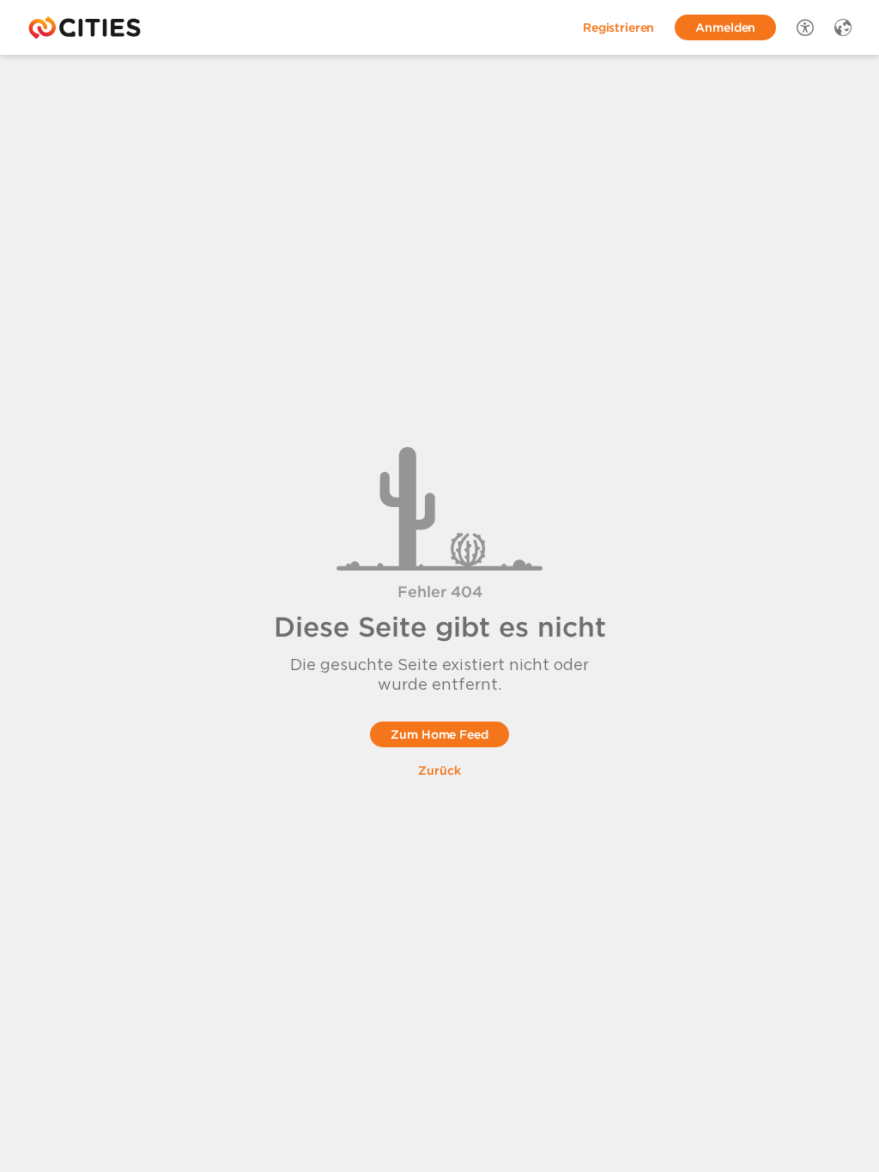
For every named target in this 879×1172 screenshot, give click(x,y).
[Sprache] (842, 27)
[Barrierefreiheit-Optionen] (805, 27)
